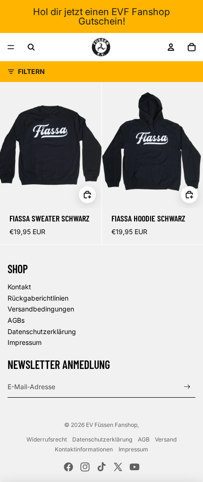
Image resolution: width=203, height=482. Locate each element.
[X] (118, 467)
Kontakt (19, 287)
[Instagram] (85, 467)
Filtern (31, 71)
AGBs (16, 320)
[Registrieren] (187, 387)
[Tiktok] (101, 467)
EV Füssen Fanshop (111, 424)
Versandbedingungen (41, 309)
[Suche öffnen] (31, 47)
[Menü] (11, 47)
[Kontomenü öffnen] (171, 47)
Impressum (25, 342)
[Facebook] (68, 467)
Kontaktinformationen (84, 449)
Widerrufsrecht (46, 439)
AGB (144, 439)
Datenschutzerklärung (42, 331)
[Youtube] (134, 467)
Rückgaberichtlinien (38, 298)
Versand (166, 439)
